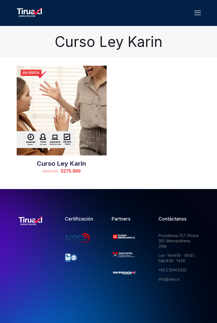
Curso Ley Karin (61, 163)
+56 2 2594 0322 (172, 270)
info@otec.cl (169, 279)
